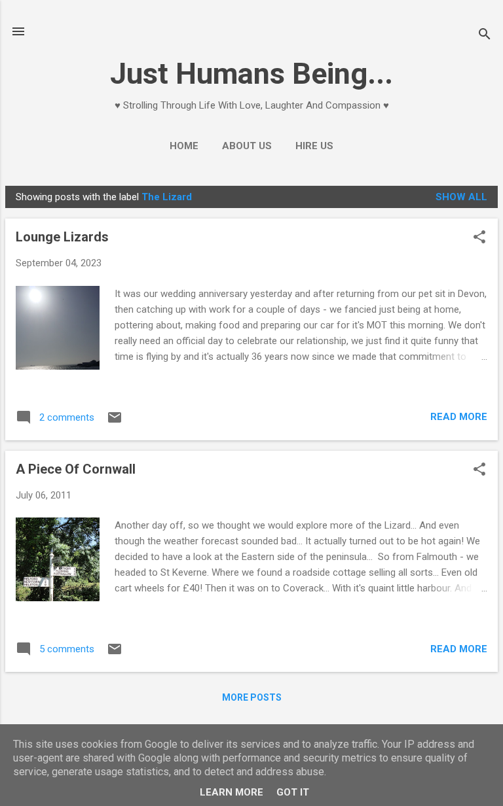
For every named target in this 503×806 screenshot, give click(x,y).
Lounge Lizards (62, 237)
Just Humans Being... (251, 73)
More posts (252, 697)
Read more (458, 417)
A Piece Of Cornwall (76, 469)
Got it (292, 792)
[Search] (485, 36)
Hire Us (314, 146)
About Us (247, 146)
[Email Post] (114, 422)
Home (184, 146)
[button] (479, 238)
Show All (461, 197)
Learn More (231, 792)
